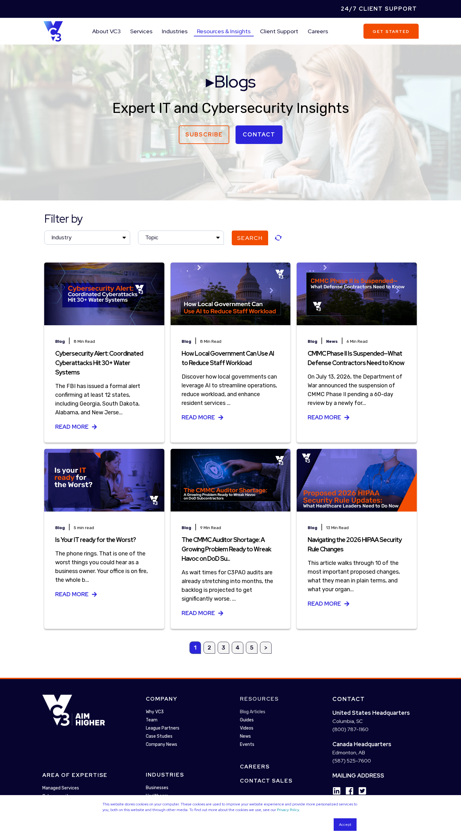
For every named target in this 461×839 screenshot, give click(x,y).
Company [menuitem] (162, 698)
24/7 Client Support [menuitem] (379, 8)
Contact (259, 134)
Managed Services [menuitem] (60, 788)
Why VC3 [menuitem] (155, 711)
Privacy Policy (288, 809)
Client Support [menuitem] (279, 31)
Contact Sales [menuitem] (266, 780)
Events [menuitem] (247, 744)
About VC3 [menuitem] (106, 31)
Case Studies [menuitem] (159, 736)
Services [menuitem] (141, 31)
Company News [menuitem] (161, 744)
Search (250, 238)
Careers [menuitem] (318, 31)
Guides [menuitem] (247, 720)
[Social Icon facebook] (347, 791)
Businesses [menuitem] (157, 787)
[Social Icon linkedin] (336, 791)
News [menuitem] (245, 736)
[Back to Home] (53, 30)
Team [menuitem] (151, 720)
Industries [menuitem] (175, 31)
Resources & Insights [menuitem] (224, 31)
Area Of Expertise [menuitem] (75, 775)
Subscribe (204, 134)
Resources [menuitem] (259, 698)
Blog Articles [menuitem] (252, 711)
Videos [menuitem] (246, 728)
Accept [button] (345, 824)
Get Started (391, 31)
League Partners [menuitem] (162, 728)
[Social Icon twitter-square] (360, 791)
